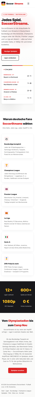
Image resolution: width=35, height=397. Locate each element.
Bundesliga (13, 391)
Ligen (7, 391)
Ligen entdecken (10, 58)
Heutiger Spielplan (10, 51)
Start (2, 391)
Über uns (15, 393)
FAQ (9, 393)
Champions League (25, 391)
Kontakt (21, 393)
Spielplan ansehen (17, 370)
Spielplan (4, 393)
